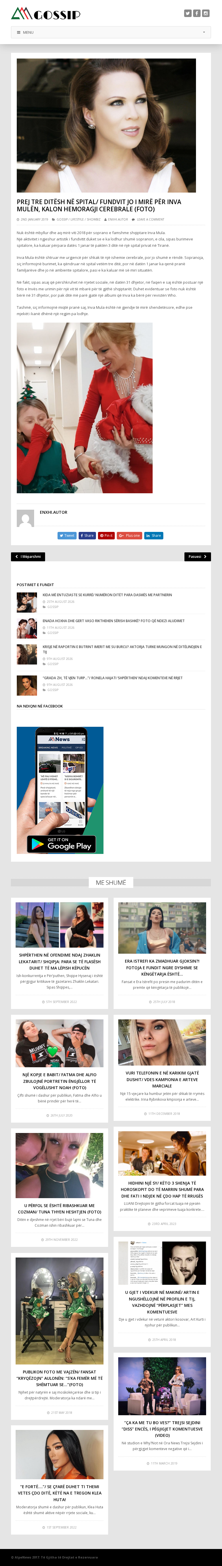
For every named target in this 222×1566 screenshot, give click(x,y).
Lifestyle (77, 219)
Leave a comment (150, 219)
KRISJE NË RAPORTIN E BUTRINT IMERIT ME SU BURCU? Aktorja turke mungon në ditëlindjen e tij (122, 649)
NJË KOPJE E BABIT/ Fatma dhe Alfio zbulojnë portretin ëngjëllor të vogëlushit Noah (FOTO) (60, 1081)
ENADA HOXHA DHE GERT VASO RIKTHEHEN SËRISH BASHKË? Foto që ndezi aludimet (114, 620)
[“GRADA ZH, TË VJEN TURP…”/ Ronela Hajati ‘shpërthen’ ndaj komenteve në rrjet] (27, 685)
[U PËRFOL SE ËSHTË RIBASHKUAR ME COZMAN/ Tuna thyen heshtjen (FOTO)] (59, 1165)
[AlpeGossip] (45, 13)
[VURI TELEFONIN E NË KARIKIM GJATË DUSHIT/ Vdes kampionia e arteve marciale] (162, 1042)
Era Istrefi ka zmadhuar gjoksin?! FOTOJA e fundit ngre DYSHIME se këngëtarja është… (162, 967)
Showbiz (94, 219)
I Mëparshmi (31, 556)
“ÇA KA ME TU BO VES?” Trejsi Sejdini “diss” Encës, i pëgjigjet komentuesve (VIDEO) (162, 1429)
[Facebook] (197, 13)
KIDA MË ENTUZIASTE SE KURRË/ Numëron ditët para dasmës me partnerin (107, 594)
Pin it (108, 535)
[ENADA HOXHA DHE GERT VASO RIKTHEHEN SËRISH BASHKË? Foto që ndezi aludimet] (27, 628)
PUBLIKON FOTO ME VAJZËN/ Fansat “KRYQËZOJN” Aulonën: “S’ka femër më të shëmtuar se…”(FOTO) (59, 1378)
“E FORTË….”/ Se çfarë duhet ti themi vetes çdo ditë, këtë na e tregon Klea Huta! (59, 1493)
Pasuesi (195, 556)
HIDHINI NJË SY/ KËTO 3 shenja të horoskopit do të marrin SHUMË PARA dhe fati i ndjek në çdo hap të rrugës (162, 1189)
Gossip (62, 219)
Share (89, 535)
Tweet (69, 535)
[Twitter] (188, 13)
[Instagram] (206, 13)
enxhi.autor (118, 219)
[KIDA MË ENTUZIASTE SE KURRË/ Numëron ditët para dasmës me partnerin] (27, 602)
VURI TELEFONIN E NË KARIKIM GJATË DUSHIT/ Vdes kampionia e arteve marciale (162, 1079)
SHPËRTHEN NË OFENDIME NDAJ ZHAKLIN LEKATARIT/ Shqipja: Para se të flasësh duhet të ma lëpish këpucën (60, 961)
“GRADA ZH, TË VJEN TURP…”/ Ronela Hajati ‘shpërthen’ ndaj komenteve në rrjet (113, 677)
